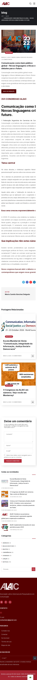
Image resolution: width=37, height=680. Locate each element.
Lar (2, 16)
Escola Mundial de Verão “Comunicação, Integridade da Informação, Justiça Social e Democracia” (17, 345)
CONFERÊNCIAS (7, 552)
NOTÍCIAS (9, 52)
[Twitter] (23, 282)
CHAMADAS (6, 555)
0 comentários (7, 59)
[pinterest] (30, 282)
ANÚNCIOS (6, 543)
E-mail (2, 617)
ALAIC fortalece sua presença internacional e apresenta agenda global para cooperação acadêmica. (16, 516)
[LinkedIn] (34, 282)
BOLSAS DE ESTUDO (8, 546)
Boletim (5, 549)
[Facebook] (27, 282)
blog (7, 16)
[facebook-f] (5, 602)
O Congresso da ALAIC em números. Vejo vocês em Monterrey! (15, 392)
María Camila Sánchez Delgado (22, 57)
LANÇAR (5, 559)
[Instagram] (10, 602)
